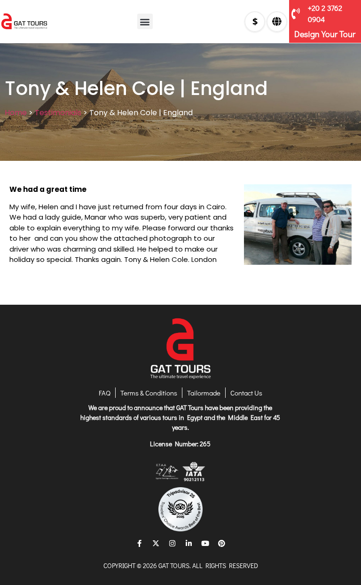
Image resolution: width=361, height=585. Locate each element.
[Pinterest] (222, 543)
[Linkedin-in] (189, 543)
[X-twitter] (156, 543)
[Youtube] (205, 543)
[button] (145, 21)
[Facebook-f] (140, 543)
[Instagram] (172, 543)
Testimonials (58, 112)
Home (16, 112)
